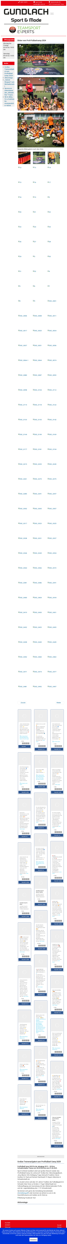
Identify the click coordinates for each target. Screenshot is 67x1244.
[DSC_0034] (52, 331)
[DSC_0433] (37, 628)
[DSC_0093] (52, 375)
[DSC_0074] (52, 361)
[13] (35, 168)
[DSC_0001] (52, 301)
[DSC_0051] (37, 346)
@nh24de (38, 1027)
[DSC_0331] (37, 539)
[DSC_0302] (23, 509)
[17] (49, 183)
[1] (24, 158)
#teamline (26, 737)
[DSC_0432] (23, 628)
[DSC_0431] (52, 613)
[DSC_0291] (37, 494)
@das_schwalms (39, 1030)
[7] (49, 286)
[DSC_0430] (37, 613)
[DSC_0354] (52, 553)
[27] (35, 242)
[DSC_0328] (23, 539)
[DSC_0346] (23, 553)
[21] (35, 212)
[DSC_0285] (23, 494)
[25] (49, 227)
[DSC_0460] (37, 657)
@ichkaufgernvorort (40, 1028)
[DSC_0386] (37, 583)
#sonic (21, 738)
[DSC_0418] (52, 598)
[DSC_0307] (52, 509)
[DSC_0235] (37, 464)
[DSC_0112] (52, 390)
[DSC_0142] (52, 420)
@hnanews (42, 1027)
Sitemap (7, 1227)
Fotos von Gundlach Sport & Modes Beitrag (56, 1119)
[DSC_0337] (52, 539)
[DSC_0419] (23, 613)
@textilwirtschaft (39, 1025)
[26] (20, 242)
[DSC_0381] (23, 583)
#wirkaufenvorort (39, 1021)
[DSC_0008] (37, 316)
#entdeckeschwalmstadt (41, 1019)
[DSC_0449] (52, 642)
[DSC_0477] (52, 672)
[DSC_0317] (23, 524)
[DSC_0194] (52, 450)
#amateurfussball (40, 779)
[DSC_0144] (23, 435)
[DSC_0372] (52, 568)
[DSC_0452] (23, 657)
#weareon (22, 1108)
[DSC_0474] (37, 672)
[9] (34, 301)
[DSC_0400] (23, 598)
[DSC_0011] (52, 316)
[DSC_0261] (23, 479)
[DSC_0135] (37, 420)
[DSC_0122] (52, 405)
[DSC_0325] (52, 524)
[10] (39, 158)
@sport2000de (39, 1024)
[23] (20, 227)
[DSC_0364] (23, 568)
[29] (20, 257)
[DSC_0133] (23, 420)
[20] (20, 212)
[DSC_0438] (23, 642)
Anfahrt (7, 1225)
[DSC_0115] (23, 405)
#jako (21, 736)
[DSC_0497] (52, 687)
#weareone (22, 1038)
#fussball (22, 737)
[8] (19, 301)
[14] (49, 168)
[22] (49, 212)
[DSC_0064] (37, 361)
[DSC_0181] (37, 450)
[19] (35, 197)
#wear (23, 783)
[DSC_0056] (52, 346)
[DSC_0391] (52, 583)
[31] (20, 272)
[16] (35, 183)
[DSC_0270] (37, 479)
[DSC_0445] (37, 642)
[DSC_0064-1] (23, 361)
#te (41, 863)
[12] (20, 168)
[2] (49, 197)
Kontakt (7, 1223)
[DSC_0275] (52, 479)
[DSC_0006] (23, 316)
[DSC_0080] (23, 375)
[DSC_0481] (23, 687)
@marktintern (39, 1023)
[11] (54, 158)
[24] (35, 227)
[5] (19, 286)
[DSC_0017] (23, 331)
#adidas (37, 1020)
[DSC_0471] (23, 672)
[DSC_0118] (37, 405)
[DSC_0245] (52, 464)
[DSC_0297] (52, 494)
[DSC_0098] (23, 390)
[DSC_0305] (37, 509)
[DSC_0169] (52, 435)
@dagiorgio (38, 1031)
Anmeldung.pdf (23, 1193)
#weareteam (25, 736)
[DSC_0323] (37, 524)
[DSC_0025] (37, 331)
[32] (35, 272)
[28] (49, 242)
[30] (49, 257)
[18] (20, 197)
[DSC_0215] (23, 464)
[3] (34, 257)
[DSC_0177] (23, 450)
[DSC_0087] (37, 375)
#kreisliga (41, 777)
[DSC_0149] (37, 435)
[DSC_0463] (52, 657)
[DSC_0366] (37, 568)
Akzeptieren (33, 1239)
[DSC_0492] (37, 687)
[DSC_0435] (52, 628)
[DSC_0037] (23, 346)
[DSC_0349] (37, 553)
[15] (20, 183)
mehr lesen (26, 738)
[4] (49, 272)
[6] (34, 286)
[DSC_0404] (37, 598)
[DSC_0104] (37, 390)
